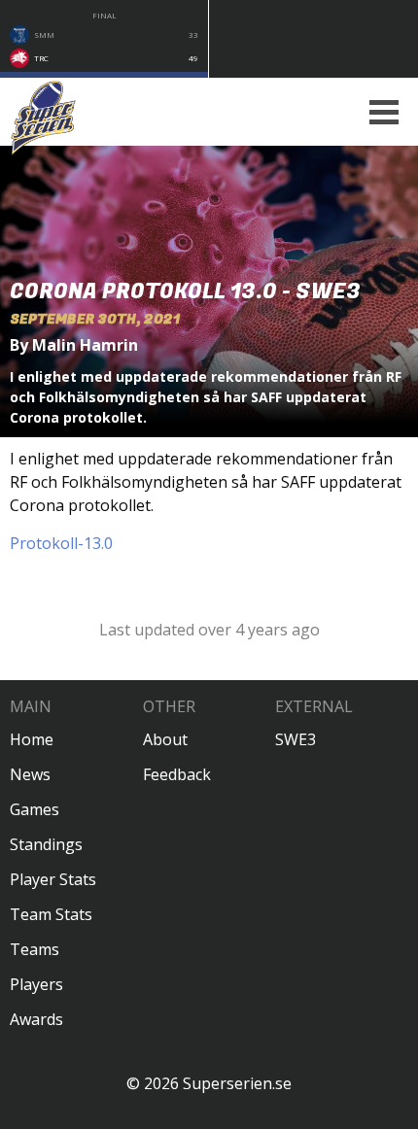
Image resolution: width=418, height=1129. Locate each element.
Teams (34, 949)
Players (36, 984)
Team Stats (51, 914)
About (165, 739)
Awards (36, 1019)
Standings (46, 844)
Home (31, 739)
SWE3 (295, 739)
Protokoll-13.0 (61, 543)
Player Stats (53, 879)
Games (34, 809)
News (30, 774)
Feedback (177, 774)
